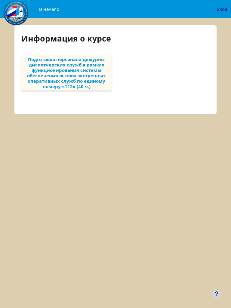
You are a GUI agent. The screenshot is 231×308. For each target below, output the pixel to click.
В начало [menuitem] (49, 9)
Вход (222, 9)
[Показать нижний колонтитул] (216, 293)
